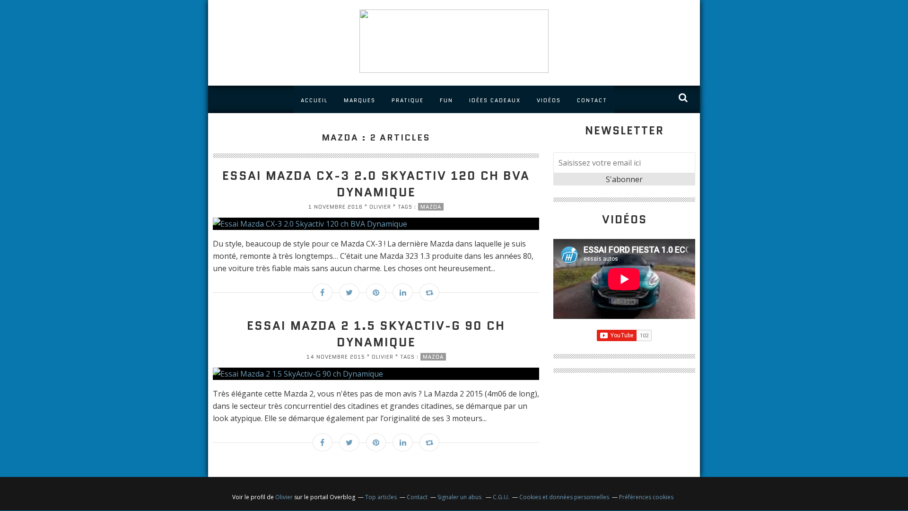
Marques (359, 100)
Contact (592, 100)
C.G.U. (501, 497)
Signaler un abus (460, 497)
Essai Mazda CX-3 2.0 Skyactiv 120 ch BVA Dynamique (376, 184)
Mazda (430, 207)
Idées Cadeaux (495, 100)
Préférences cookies (646, 497)
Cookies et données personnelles (564, 497)
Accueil (314, 100)
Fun (446, 100)
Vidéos (549, 100)
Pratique (408, 100)
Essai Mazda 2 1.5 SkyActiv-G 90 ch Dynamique (376, 334)
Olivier (284, 497)
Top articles (381, 497)
